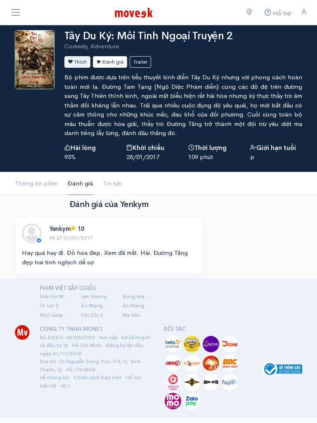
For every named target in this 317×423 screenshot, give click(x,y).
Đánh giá (112, 61)
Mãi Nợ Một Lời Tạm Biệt (55, 296)
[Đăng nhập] (304, 12)
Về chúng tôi (54, 377)
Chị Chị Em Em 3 (96, 314)
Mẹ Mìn (131, 314)
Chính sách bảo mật (97, 377)
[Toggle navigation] (15, 12)
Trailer (140, 61)
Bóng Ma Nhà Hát (138, 296)
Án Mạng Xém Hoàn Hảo (138, 305)
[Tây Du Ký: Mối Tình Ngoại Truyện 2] (34, 59)
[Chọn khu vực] (249, 12)
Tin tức (112, 183)
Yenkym (59, 229)
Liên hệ (48, 385)
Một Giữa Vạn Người (55, 314)
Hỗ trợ (133, 377)
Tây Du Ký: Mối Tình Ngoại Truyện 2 (148, 36)
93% (70, 157)
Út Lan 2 (49, 305)
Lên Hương (94, 296)
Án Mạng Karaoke (96, 305)
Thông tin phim (36, 183)
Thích (80, 61)
